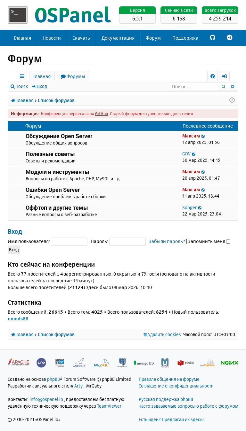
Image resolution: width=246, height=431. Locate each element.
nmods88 (18, 319)
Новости (52, 38)
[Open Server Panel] (60, 15)
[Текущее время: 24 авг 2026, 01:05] (232, 100)
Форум (153, 38)
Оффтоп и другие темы (57, 207)
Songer (189, 207)
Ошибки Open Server (53, 189)
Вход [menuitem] (226, 77)
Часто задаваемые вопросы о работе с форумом (188, 406)
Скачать (81, 38)
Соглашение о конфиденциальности (176, 385)
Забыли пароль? (167, 241)
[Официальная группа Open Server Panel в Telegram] (229, 38)
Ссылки (23, 77)
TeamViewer (109, 406)
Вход (42, 86)
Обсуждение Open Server (59, 136)
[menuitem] (212, 76)
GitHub (101, 113)
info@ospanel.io (46, 399)
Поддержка (185, 38)
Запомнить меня (207, 241)
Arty (78, 385)
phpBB (53, 379)
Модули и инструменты (57, 172)
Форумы (76, 76)
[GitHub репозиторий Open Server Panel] (212, 38)
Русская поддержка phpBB (166, 399)
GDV (186, 153)
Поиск (21, 86)
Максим (191, 135)
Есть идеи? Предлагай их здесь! (171, 419)
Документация (118, 38)
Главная (22, 38)
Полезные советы (50, 154)
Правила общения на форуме (169, 379)
